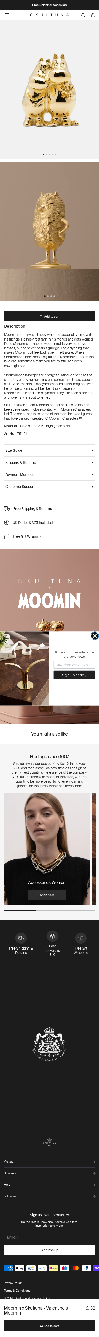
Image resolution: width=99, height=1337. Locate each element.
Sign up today (74, 675)
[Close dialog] (95, 635)
